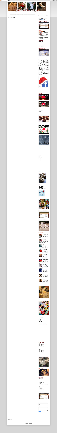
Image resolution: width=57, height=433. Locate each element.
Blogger (31, 423)
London (43, 70)
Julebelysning (40, 63)
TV (46, 73)
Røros (46, 72)
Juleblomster (47, 63)
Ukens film (40, 74)
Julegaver (40, 64)
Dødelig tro (40, 379)
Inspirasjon (40, 61)
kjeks (39, 70)
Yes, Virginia (40, 319)
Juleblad (44, 63)
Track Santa (40, 321)
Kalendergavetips (46, 69)
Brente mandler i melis (45, 259)
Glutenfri (44, 60)
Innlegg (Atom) (13, 17)
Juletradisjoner (41, 68)
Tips (43, 73)
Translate (44, 19)
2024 (40, 155)
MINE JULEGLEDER (41, 186)
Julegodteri (40, 65)
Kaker (42, 69)
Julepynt (40, 67)
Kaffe (40, 69)
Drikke (46, 59)
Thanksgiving (40, 73)
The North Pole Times (41, 322)
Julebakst (45, 62)
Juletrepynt (47, 68)
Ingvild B (44, 31)
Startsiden (22, 16)
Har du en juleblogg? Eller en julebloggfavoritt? (46, 239)
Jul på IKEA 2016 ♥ (45, 264)
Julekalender (45, 65)
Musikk (46, 70)
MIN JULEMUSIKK (41, 187)
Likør (41, 70)
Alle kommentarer (41, 46)
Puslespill (39, 72)
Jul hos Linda (41, 383)
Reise (43, 72)
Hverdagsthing (41, 378)
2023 (40, 156)
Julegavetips (45, 64)
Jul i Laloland (40, 388)
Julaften (41, 62)
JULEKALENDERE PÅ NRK (42, 188)
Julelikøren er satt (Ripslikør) (45, 249)
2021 (40, 158)
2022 (40, 157)
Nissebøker (40, 386)
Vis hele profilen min (41, 38)
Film (39, 60)
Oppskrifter (40, 71)
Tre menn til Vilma (41, 381)
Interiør (45, 61)
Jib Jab (40, 320)
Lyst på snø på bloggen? (45, 269)
